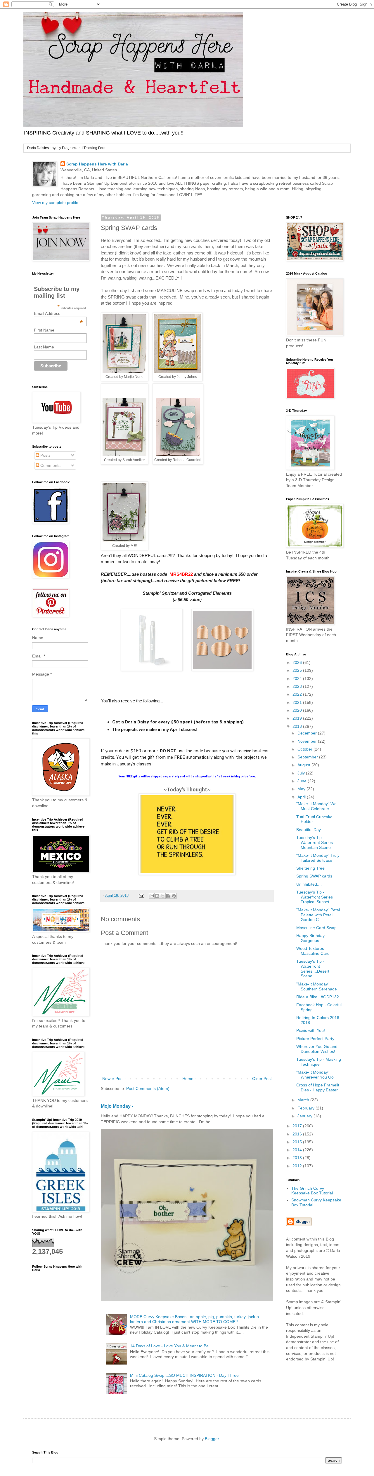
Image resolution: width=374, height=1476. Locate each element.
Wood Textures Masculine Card (313, 951)
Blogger (212, 1438)
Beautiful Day (308, 829)
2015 (297, 1142)
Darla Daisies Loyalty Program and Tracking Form (66, 148)
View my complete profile (55, 202)
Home (187, 1078)
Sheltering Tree (310, 868)
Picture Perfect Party (315, 1038)
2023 (297, 686)
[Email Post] (141, 896)
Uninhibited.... (309, 884)
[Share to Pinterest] (174, 896)
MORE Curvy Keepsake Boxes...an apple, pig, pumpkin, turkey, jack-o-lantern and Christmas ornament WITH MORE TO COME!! (195, 1319)
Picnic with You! (310, 1030)
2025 (297, 670)
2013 (297, 1157)
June (302, 781)
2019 (297, 718)
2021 (297, 702)
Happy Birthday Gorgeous (310, 938)
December (307, 733)
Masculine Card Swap (316, 927)
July (301, 773)
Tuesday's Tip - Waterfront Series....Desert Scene (312, 968)
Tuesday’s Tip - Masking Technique (318, 1062)
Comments (49, 465)
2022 (297, 694)
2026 (297, 662)
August (304, 765)
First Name (44, 330)
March (303, 1100)
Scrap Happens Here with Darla (97, 164)
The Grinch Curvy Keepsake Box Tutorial (312, 1191)
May (302, 788)
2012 (297, 1165)
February (306, 1108)
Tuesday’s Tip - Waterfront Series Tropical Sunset (314, 897)
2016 (297, 1134)
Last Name (44, 347)
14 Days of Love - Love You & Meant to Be (169, 1346)
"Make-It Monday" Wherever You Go (315, 1074)
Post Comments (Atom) (147, 1088)
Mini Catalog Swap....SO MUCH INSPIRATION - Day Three (184, 1375)
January (305, 1116)
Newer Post (113, 1078)
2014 (297, 1149)
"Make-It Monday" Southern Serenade (316, 986)
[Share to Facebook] (168, 896)
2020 (297, 710)
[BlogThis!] (157, 896)
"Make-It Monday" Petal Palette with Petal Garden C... (318, 915)
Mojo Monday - (117, 1106)
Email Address (58, 313)
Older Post (262, 1078)
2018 (297, 726)
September (308, 757)
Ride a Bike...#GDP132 (317, 997)
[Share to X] (163, 896)
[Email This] (152, 896)
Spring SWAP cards (314, 876)
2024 (297, 678)
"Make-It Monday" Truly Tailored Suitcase (318, 858)
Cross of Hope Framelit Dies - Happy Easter (317, 1087)
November (307, 741)
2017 (297, 1125)
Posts (45, 455)
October (305, 749)
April (302, 797)
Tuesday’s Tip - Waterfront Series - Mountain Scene (315, 842)
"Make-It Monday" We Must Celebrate (316, 806)
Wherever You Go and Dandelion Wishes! (316, 1049)
